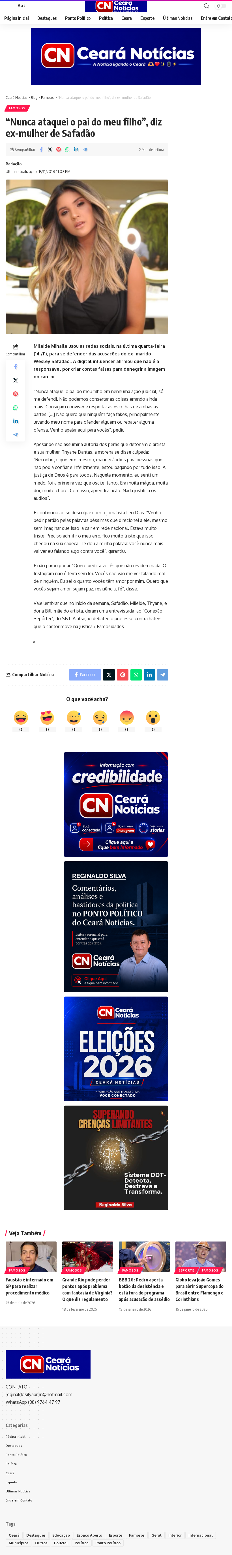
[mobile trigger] (10, 6)
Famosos (17, 108)
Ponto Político (108, 1543)
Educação (61, 1535)
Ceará (14, 1535)
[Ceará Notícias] (116, 6)
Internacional (200, 1535)
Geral (156, 1535)
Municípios (18, 1543)
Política (82, 1543)
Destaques (36, 1535)
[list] (36, 643)
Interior (175, 1535)
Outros (41, 1543)
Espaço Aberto (89, 1535)
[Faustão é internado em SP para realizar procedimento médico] (31, 1257)
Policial (61, 1543)
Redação (14, 163)
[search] (206, 6)
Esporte (186, 1270)
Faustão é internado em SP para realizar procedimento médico (29, 1286)
